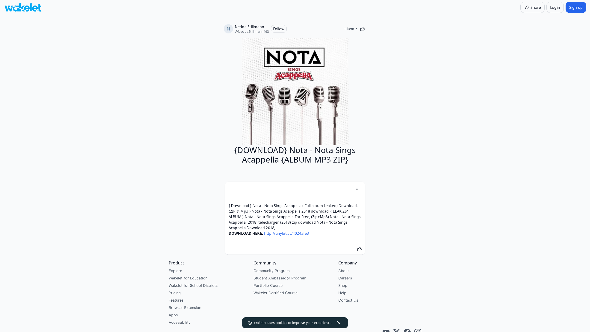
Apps (173, 315)
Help (342, 292)
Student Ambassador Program (280, 278)
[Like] (362, 29)
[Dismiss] (338, 322)
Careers (345, 278)
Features (176, 300)
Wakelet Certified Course (276, 292)
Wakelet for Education (188, 278)
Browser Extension (185, 307)
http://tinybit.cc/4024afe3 (286, 233)
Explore (175, 270)
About (343, 270)
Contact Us (348, 300)
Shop (342, 285)
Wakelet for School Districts (193, 285)
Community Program (272, 270)
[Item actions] (357, 189)
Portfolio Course (268, 285)
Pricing (175, 292)
